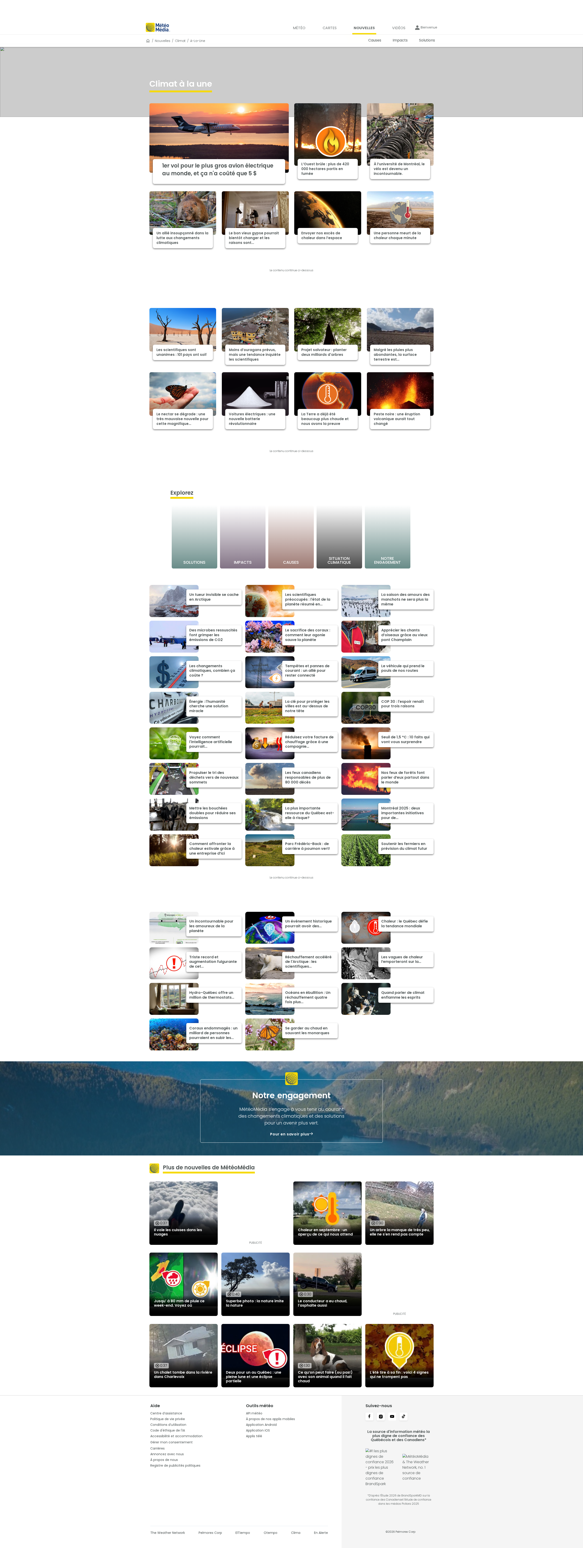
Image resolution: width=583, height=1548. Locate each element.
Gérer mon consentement (171, 1442)
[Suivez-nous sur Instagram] (380, 1417)
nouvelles (162, 41)
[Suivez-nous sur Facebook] (369, 1417)
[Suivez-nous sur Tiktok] (403, 1417)
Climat (180, 41)
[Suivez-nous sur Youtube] (392, 1417)
